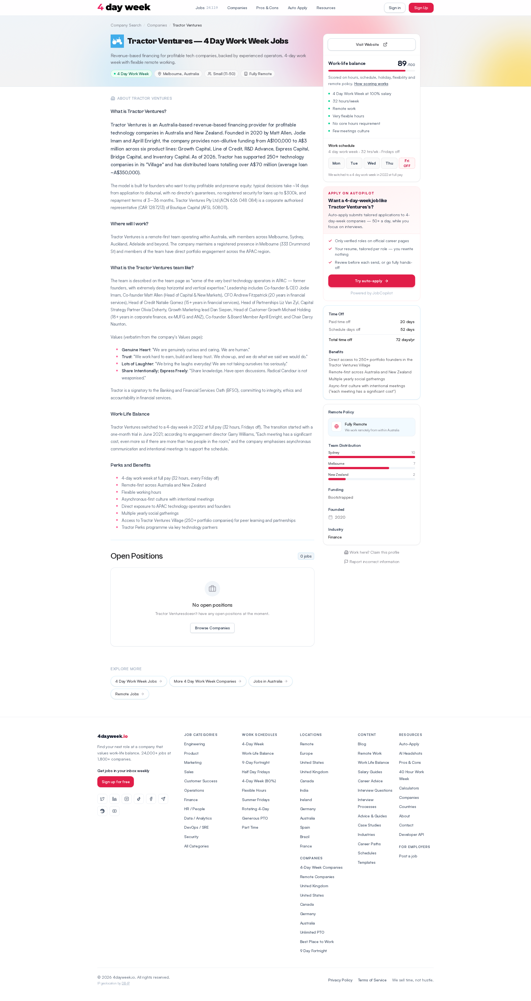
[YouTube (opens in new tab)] (114, 811)
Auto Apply (297, 7)
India (304, 790)
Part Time (250, 827)
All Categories (196, 846)
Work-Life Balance (258, 753)
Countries (407, 806)
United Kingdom (314, 771)
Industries (366, 834)
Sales (189, 771)
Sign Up (421, 7)
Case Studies (369, 825)
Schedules (367, 853)
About (404, 816)
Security (191, 836)
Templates (367, 862)
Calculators (409, 788)
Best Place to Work (317, 941)
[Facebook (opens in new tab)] (151, 799)
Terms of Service (372, 980)
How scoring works (371, 83)
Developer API (411, 834)
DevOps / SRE (196, 827)
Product (191, 753)
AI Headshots (410, 753)
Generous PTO (255, 818)
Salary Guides (370, 771)
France (306, 846)
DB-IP (126, 983)
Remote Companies (317, 876)
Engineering (194, 743)
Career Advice (370, 780)
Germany (308, 808)
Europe (306, 753)
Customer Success (200, 780)
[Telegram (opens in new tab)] (163, 799)
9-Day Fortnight (256, 762)
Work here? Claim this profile (374, 552)
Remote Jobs (127, 693)
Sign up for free (115, 781)
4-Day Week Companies (321, 867)
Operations (194, 790)
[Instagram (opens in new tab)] (127, 799)
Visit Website (380, 45)
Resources (326, 7)
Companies (237, 7)
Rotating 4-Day (255, 808)
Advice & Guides (372, 816)
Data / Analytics (198, 818)
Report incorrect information (375, 561)
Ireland (306, 799)
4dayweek (112, 736)
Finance (191, 799)
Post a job (408, 856)
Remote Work (370, 753)
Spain (305, 827)
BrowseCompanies (212, 627)
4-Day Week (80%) (259, 780)
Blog (362, 743)
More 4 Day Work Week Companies (205, 681)
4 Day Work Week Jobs (136, 681)
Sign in (395, 7)
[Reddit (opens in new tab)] (102, 811)
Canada (307, 780)
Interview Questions (375, 790)
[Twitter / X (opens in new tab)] (102, 799)
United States (312, 762)
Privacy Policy (340, 980)
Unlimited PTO (312, 932)
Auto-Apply (409, 743)
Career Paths (369, 843)
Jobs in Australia (267, 681)
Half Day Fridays (256, 771)
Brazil (304, 836)
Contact (406, 825)
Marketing (193, 762)
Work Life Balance (373, 762)
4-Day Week (253, 743)
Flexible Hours (254, 790)
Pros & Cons (267, 7)
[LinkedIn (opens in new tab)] (114, 799)
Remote (307, 743)
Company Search (126, 25)
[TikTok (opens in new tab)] (139, 799)
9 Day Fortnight (313, 950)
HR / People (194, 808)
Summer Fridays (256, 799)
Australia (307, 818)
